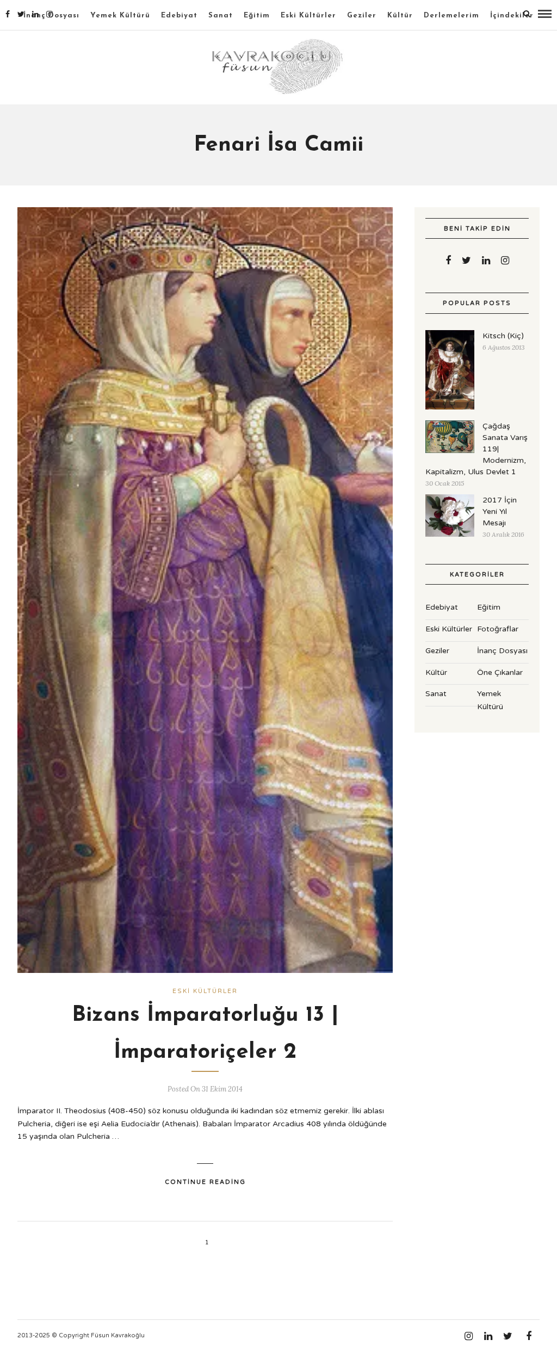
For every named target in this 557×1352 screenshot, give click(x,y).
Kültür (400, 15)
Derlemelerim (451, 15)
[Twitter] (466, 260)
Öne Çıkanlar (500, 672)
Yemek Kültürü (120, 15)
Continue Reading (205, 1182)
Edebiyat (179, 15)
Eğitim (257, 15)
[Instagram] (49, 14)
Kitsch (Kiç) (503, 335)
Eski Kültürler (308, 15)
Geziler (361, 15)
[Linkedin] (35, 14)
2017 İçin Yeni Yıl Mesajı (499, 511)
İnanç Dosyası (502, 650)
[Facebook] (448, 260)
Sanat (220, 15)
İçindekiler (512, 15)
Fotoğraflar (497, 629)
